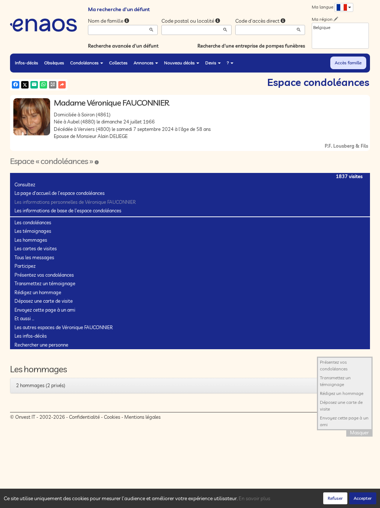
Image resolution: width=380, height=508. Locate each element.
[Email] (34, 85)
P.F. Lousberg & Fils (346, 146)
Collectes (118, 62)
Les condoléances (32, 222)
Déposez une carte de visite (43, 301)
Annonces (144, 62)
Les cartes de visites (35, 248)
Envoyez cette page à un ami (44, 310)
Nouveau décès (179, 62)
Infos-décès (26, 62)
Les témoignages (32, 231)
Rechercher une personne (41, 345)
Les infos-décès (30, 336)
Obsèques (54, 62)
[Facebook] (15, 85)
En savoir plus (254, 498)
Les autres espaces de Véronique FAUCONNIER (63, 327)
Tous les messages (34, 257)
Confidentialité (84, 417)
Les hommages (30, 240)
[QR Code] (52, 85)
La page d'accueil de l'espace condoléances (59, 193)
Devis (210, 62)
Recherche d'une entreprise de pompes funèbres (251, 46)
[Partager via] (62, 85)
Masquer (359, 432)
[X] (25, 85)
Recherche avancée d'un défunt (123, 46)
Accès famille (348, 62)
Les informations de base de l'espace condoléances (67, 210)
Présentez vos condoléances (44, 275)
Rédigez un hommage (37, 292)
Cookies (112, 417)
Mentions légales (142, 417)
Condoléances (84, 62)
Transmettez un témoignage (44, 283)
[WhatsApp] (43, 85)
